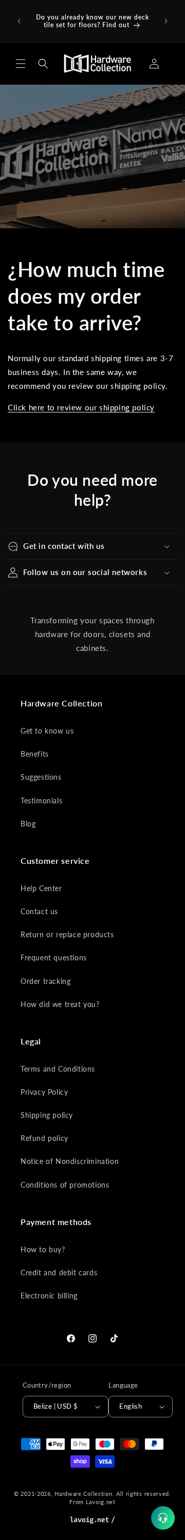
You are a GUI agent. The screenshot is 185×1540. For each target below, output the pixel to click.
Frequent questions (54, 957)
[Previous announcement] (19, 21)
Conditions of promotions (65, 1184)
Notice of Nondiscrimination (70, 1161)
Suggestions (41, 777)
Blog (28, 823)
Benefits (35, 753)
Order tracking (45, 981)
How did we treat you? (60, 1004)
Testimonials (41, 800)
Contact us (39, 911)
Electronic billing (49, 1295)
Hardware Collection (83, 1493)
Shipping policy (47, 1115)
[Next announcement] (166, 21)
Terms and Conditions (58, 1068)
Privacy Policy (44, 1092)
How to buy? (43, 1249)
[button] (20, 63)
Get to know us (47, 730)
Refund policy (44, 1138)
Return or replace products (67, 934)
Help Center (41, 888)
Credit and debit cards (59, 1272)
